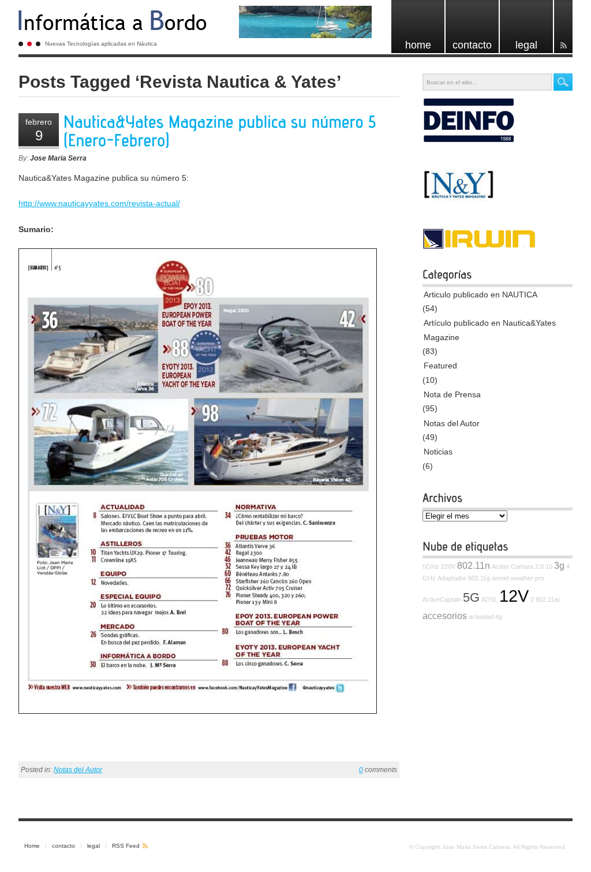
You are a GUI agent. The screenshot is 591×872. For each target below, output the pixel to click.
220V (448, 566)
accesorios (444, 615)
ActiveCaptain (441, 599)
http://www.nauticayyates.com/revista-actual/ (99, 203)
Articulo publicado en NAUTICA (480, 294)
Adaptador (451, 578)
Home (32, 846)
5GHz (430, 566)
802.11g (479, 578)
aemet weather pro (518, 578)
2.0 (539, 566)
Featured (440, 365)
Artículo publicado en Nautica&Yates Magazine (490, 329)
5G (471, 597)
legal (93, 846)
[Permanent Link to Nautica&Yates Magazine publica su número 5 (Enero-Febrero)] (222, 131)
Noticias (438, 451)
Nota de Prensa (452, 394)
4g (498, 616)
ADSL (489, 599)
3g (559, 565)
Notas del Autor (78, 770)
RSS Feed (126, 846)
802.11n (473, 565)
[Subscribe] (563, 26)
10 (548, 566)
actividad (481, 616)
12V (514, 595)
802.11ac (548, 599)
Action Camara (512, 566)
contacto (63, 846)
